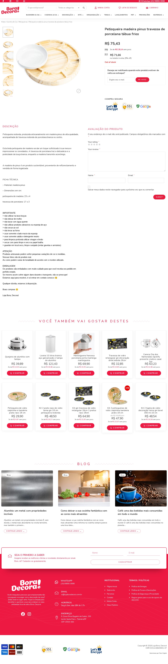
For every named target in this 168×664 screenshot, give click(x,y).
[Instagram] (29, 614)
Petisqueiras (23, 22)
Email (131, 175)
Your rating (93, 142)
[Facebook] (23, 614)
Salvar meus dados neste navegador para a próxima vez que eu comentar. (121, 189)
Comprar (19, 373)
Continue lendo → (15, 531)
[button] (102, 8)
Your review (94, 149)
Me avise (142, 80)
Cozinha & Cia (12, 22)
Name (91, 175)
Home (3, 22)
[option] (8, 33)
